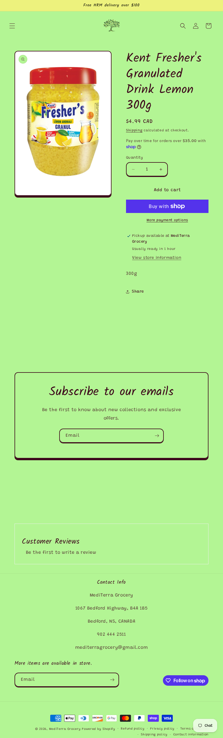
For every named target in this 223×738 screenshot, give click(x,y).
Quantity (134, 158)
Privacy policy (162, 728)
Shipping (134, 130)
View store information (156, 258)
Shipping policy (154, 734)
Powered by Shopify (98, 729)
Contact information (190, 734)
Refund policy (132, 728)
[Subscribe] (156, 436)
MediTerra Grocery (65, 729)
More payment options (167, 220)
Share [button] (138, 292)
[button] (12, 25)
